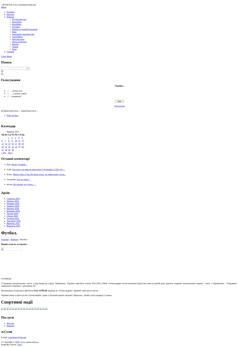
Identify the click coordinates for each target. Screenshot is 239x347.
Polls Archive (12, 115)
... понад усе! (16, 91)
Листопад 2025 (14, 221)
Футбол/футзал (19, 19)
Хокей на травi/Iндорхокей (24, 29)
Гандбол (16, 27)
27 (3, 150)
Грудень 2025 (13, 218)
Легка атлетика (19, 42)
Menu (3, 7)
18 (19, 144)
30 (13, 150)
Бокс (14, 32)
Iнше (14, 49)
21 (6, 147)
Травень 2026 (13, 206)
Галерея (10, 52)
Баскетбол (17, 22)
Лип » (10, 153)
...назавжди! (15, 96)
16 (13, 144)
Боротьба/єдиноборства (23, 34)
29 (9, 150)
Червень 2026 (13, 203)
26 (23, 147)
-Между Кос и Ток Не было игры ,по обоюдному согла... (39, 174)
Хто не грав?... (23, 179)
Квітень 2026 (13, 208)
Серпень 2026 (13, 198)
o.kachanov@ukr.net (17, 337)
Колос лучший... (19, 164)
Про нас (10, 14)
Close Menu (6, 56)
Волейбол (16, 24)
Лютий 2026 (12, 213)
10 (16, 141)
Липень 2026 (13, 201)
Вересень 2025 (13, 226)
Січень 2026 (12, 216)
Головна (10, 12)
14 (6, 144)
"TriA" (19, 344)
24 (16, 147)
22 (9, 147)
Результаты (119, 106)
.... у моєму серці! (18, 93)
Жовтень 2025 (13, 223)
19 (23, 144)
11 (19, 141)
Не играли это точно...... (24, 184)
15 (9, 144)
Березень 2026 (13, 211)
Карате (15, 44)
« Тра (3, 153)
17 (16, 144)
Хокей (15, 47)
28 (6, 150)
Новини (10, 17)
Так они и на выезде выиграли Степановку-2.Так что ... (38, 169)
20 (3, 147)
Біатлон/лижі (18, 39)
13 (3, 144)
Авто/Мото (17, 37)
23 (13, 147)
